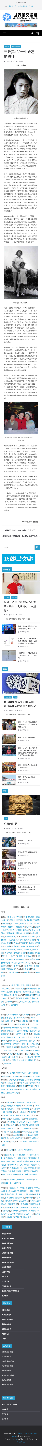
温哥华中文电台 (21, 930)
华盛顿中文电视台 (24, 956)
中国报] (5, 1125)
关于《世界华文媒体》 (9, 1404)
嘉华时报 (29, 927)
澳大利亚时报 (11, 1089)
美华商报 (23, 943)
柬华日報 (32, 1112)
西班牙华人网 (19, 1018)
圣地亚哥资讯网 (20, 953)
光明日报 (21, 1125)
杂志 (25, 1158)
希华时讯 (8, 1021)
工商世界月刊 (11, 1128)
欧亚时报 (7, 1050)
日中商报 (9, 1102)
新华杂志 (16, 1135)
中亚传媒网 (11, 1191)
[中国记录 (19, 1158)
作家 (16, 1201)
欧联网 (26, 1027)
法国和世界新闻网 (13, 1014)
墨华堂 (16, 966)
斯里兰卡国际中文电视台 (10, 1291)
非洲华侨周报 (26, 985)
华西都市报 (28, 1194)
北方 (12, 1024)
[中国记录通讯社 (7, 1158)
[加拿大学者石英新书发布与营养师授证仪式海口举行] (9, 629)
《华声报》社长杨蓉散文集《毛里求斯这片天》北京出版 (27, 655)
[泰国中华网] (9, 1138)
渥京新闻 (5, 1296)
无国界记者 (6, 1334)
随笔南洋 (16, 1131)
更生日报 (7, 1183)
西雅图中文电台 (8, 956)
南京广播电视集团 (15, 1214)
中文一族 (5, 1076)
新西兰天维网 (34, 1076)
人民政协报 (25, 1207)
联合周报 (7, 1063)
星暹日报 (19, 1138)
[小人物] (14, 962)
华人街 (35, 1024)
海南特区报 (19, 1197)
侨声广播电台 (28, 992)
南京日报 (32, 1210)
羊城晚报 (14, 1210)
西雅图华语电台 (33, 953)
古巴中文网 (13, 972)
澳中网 (32, 1083)
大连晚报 (5, 1210)
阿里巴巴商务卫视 (11, 1115)
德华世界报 (34, 1037)
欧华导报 (23, 1040)
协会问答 (5, 1409)
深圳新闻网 (12, 1204)
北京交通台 (23, 1201)
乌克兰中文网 (21, 1034)
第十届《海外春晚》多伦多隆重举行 (27, 864)
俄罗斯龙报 (20, 1024)
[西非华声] (29, 995)
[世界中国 (31, 1060)
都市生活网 (24, 933)
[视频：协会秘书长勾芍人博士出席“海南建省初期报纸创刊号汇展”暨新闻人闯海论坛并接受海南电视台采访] (9, 753)
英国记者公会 (6, 1329)
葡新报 (10, 1053)
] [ (11, 1105)
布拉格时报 (23, 1021)
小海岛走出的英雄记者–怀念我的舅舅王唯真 (20, 536)
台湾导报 (17, 1183)
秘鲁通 (26, 972)
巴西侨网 (28, 966)
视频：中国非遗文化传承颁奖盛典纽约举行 (27, 766)
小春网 (7, 1105)
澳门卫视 (9, 1150)
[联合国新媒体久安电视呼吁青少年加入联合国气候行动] (21, 683)
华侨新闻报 (19, 988)
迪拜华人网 (24, 1115)
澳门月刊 (18, 1150)
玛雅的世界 (12, 6)
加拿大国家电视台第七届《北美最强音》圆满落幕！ (27, 888)
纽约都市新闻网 (28, 936)
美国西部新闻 (6, 1257)
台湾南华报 (10, 1179)
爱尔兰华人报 (23, 1050)
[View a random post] (37, 33)
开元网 (4, 1040)
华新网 (24, 1076)
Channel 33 (15, 1076)
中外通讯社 (9, 1109)
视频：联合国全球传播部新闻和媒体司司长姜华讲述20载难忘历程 (27, 724)
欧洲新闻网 (16, 1027)
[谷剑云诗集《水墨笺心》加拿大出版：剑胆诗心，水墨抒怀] (21, 583)
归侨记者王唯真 (16, 46)
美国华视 (8, 953)
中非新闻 (17, 992)
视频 (15, 697)
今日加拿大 (19, 927)
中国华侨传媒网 (26, 1188)
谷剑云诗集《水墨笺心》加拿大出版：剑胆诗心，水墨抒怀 (20, 606)
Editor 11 (21, 61)
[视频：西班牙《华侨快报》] (9, 739)
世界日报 (5, 1141)
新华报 (29, 1105)
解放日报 (15, 1207)
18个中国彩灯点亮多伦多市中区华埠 (27, 876)
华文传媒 (6, 988)
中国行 (4, 1135)
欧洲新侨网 (13, 1040)
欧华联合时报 (22, 1031)
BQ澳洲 (31, 1086)
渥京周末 (14, 923)
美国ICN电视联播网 (28, 946)
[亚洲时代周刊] (32, 1155)
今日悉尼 (33, 1089)
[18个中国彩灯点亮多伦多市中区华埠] (9, 877)
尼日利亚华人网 (21, 998)
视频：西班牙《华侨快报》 (27, 737)
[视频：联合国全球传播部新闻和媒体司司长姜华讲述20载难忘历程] (9, 726)
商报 (12, 1141)
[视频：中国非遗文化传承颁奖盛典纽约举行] (9, 767)
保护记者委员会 (7, 1319)
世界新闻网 (9, 1194)
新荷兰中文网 (11, 1047)
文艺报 (16, 1217)
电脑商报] (35, 1207)
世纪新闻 (29, 1179)
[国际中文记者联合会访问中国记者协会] (9, 780)
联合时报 (22, 1047)
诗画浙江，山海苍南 (25, 841)
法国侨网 (25, 1014)
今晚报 (7, 1207)
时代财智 (25, 1131)
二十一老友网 (33, 1122)
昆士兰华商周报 (12, 1092)
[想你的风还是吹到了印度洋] (9, 854)
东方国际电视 (6, 1356)
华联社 (7, 946)
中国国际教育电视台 (31, 1171)
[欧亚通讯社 (10, 1155)
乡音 (29, 1073)
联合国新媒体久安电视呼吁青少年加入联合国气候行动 (20, 704)
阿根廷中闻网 (19, 959)
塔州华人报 (23, 1089)
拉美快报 (26, 969)
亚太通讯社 (34, 1138)
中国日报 (27, 949)
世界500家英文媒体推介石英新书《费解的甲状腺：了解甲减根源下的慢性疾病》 (28, 640)
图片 (6, 819)
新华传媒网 (6, 1027)
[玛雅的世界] (21, 805)
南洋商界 (7, 1131)
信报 (17, 933)
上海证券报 (23, 1204)
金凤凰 (9, 1112)
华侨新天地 (32, 1047)
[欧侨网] (29, 1057)
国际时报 (11, 1122)
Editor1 (20, 615)
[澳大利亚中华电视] (16, 1079)
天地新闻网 (22, 1191)
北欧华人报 (10, 1037)
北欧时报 (20, 1037)
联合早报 (34, 1131)
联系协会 (5, 1419)
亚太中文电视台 (30, 1164)
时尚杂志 (8, 1201)
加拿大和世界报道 (15, 917)
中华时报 (23, 1060)
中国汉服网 (9, 1164)
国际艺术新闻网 (16, 920)
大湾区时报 (28, 1150)
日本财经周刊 (20, 1102)
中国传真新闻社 (14, 1168)
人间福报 (20, 1179)
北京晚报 (8, 1217)
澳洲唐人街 (23, 1083)
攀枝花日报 (9, 1197)
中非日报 (15, 985)
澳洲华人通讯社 (11, 1083)
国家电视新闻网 (16, 940)
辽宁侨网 (19, 1194)
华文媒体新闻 (8, 697)
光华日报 (12, 1125)
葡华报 (17, 1053)
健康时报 (28, 920)
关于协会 (5, 1414)
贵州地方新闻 (26, 1217)
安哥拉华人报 (25, 1001)
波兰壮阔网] (13, 1057)
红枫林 (11, 927)
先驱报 (35, 1073)
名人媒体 (15, 943)
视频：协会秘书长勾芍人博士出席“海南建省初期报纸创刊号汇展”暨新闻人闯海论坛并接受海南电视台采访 (28, 751)
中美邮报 (11, 949)
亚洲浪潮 (10, 933)
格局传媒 (11, 1073)
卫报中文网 (6, 1044)
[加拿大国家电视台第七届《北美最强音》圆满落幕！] (9, 890)
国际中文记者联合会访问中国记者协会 (27, 778)
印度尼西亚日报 (17, 1118)
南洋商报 (30, 1125)
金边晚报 (23, 1112)
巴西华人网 (10, 969)
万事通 (36, 920)
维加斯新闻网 (29, 940)
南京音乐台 (28, 1214)
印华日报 (5, 1118)
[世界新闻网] (21, 1155)
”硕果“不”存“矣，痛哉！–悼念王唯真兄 (19, 530)
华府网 (20, 949)
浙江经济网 (14, 1188)
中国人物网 (10, 1161)
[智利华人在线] (24, 962)
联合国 (4, 1338)
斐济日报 (14, 1005)
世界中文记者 (6, 1315)
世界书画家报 (15, 1171)
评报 (3, 1174)
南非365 (9, 1001)
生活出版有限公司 (26, 1128)
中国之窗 (20, 1161)
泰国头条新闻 (27, 1135)
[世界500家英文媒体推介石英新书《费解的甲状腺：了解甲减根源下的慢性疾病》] (9, 642)
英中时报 (16, 1044)
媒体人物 (7, 46)
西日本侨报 (16, 1105)
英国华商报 (34, 1044)
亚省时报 (15, 946)
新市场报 (22, 1086)
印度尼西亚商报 (31, 1118)
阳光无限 (29, 1197)
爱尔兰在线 (35, 1050)
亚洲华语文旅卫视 (29, 1168)
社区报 (33, 923)
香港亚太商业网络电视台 (28, 1174)
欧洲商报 (33, 1031)
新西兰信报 (21, 1073)
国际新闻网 (11, 1174)
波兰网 (28, 1053)
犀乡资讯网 (21, 1122)
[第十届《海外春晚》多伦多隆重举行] (9, 865)
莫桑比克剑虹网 (10, 995)
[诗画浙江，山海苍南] (9, 842)
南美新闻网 (34, 959)
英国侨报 (24, 1044)
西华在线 (8, 1018)
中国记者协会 (6, 1324)
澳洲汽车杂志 (11, 1086)
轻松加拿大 (24, 923)
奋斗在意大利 (10, 1031)
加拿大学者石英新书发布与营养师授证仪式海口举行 (27, 627)
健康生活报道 (6, 1248)
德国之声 (32, 1040)
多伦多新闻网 (29, 917)
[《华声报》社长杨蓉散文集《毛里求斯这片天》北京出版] (9, 657)
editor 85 (20, 828)
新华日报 (23, 1210)
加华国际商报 (10, 936)
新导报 (15, 1060)
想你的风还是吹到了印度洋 (27, 852)
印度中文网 (24, 1109)
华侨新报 (5, 923)
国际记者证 (6, 1310)
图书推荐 (7, 597)
